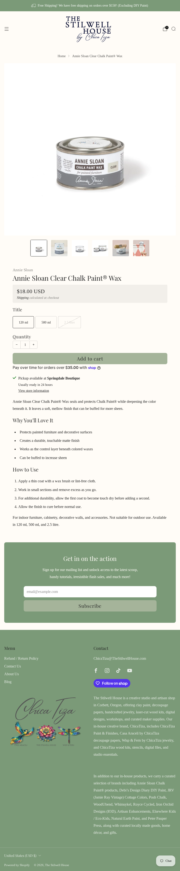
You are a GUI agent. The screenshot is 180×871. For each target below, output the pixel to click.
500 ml (46, 322)
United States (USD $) (20, 855)
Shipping (23, 298)
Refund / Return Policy (21, 658)
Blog (7, 682)
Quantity (22, 337)
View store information (33, 390)
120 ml (23, 322)
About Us (11, 674)
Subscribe (90, 606)
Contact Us (12, 666)
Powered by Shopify (17, 865)
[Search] (173, 28)
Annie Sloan (23, 270)
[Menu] (6, 29)
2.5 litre (69, 322)
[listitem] (90, 5)
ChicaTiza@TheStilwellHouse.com (120, 658)
